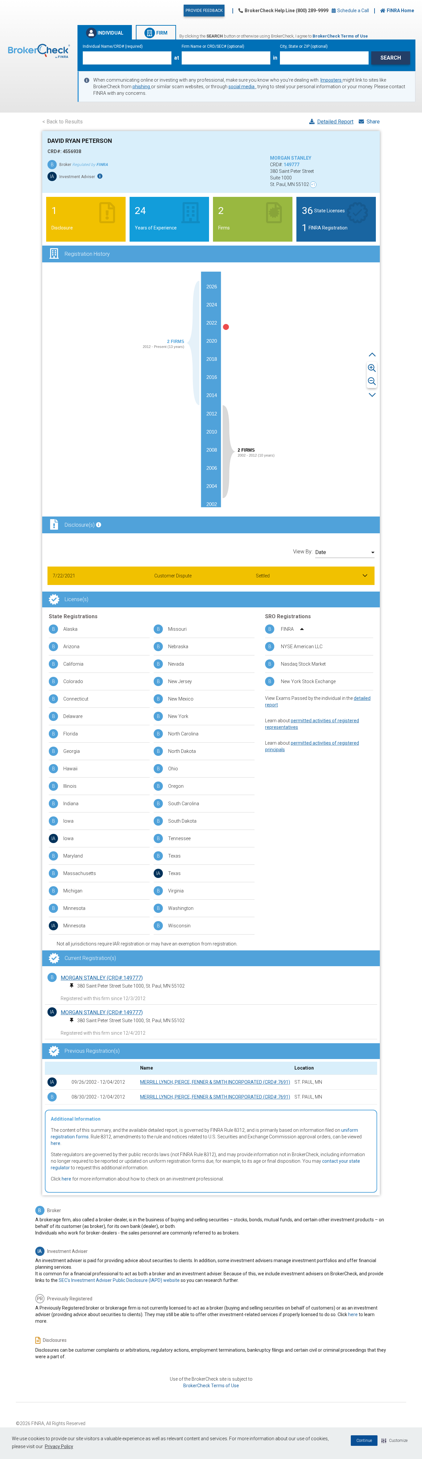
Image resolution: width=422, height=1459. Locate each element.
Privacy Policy (59, 1446)
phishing (142, 86)
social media (242, 86)
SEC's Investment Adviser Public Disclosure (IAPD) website (119, 1280)
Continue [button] (364, 1440)
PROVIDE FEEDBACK (204, 10)
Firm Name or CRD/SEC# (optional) (213, 46)
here (55, 1143)
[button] (394, 1440)
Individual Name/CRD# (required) (113, 46)
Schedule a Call (352, 10)
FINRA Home (400, 10)
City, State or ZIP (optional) (304, 46)
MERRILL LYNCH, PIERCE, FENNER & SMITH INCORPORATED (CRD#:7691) (215, 1082)
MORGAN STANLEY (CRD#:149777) (102, 978)
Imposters (331, 80)
